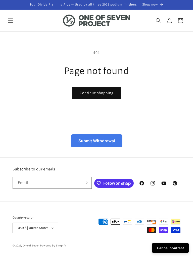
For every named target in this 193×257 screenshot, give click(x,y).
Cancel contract (170, 248)
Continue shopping (97, 92)
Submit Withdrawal (96, 140)
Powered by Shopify (53, 245)
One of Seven (31, 245)
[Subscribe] (85, 183)
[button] (10, 20)
